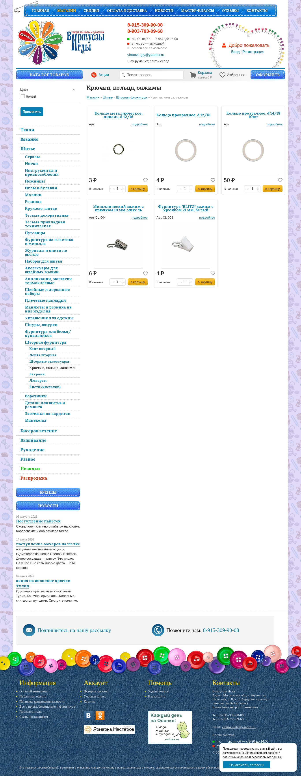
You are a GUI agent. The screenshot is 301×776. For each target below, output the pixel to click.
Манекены (35, 420)
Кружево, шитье (41, 208)
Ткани (27, 129)
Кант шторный (42, 349)
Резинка (33, 201)
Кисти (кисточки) (45, 387)
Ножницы (35, 181)
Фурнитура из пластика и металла (49, 241)
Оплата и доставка (127, 10)
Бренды (48, 492)
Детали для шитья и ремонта (45, 404)
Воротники (36, 396)
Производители (30, 711)
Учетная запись (95, 696)
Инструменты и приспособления (42, 172)
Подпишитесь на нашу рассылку (74, 630)
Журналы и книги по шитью (46, 252)
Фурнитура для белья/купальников (48, 333)
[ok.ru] (100, 715)
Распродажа (33, 478)
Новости (164, 10)
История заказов (96, 691)
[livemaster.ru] (109, 729)
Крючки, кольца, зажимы (52, 368)
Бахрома (37, 374)
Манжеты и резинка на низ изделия (48, 309)
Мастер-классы (197, 10)
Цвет (24, 89)
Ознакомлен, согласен (246, 765)
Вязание (29, 139)
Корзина (90, 701)
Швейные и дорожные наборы (47, 291)
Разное (27, 459)
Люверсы (38, 380)
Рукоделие (32, 449)
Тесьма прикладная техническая (45, 224)
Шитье (27, 148)
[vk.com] (88, 715)
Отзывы (230, 10)
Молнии (33, 194)
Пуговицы (35, 232)
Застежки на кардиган (48, 413)
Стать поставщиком (33, 716)
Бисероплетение (38, 430)
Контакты (257, 10)
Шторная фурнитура (45, 342)
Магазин (66, 10)
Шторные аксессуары (49, 361)
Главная (40, 10)
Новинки (30, 468)
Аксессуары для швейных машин (42, 270)
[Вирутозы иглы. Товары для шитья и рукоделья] (60, 42)
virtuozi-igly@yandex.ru (239, 727)
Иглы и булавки (41, 188)
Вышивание (33, 440)
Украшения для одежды (49, 318)
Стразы (32, 156)
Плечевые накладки (45, 300)
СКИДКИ (91, 10)
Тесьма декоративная (47, 215)
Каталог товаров (49, 74)
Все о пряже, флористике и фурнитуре (47, 706)
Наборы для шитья (43, 261)
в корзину (137, 189)
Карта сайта (156, 696)
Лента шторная (43, 355)
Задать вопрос (158, 691)
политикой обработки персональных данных (252, 757)
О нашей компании (33, 691)
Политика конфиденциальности (42, 701)
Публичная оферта (32, 696)
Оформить (268, 74)
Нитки (31, 163)
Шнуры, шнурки (41, 324)
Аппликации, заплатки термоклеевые (48, 280)
